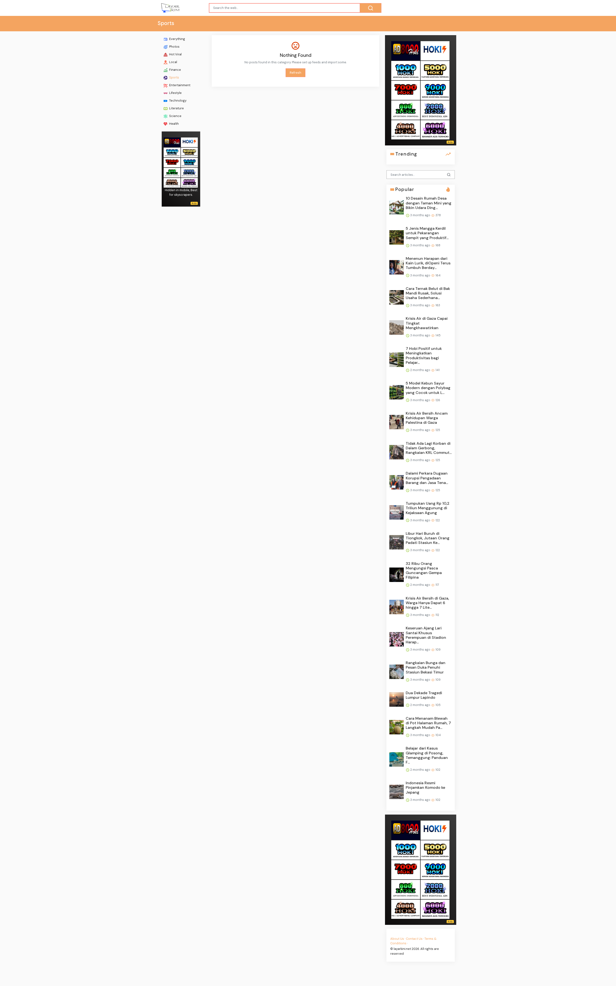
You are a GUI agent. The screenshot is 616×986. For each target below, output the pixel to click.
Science (174, 116)
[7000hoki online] (172, 162)
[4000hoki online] (172, 182)
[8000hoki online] (172, 142)
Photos (174, 47)
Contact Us (414, 939)
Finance (174, 70)
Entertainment (179, 85)
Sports (173, 77)
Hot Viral (175, 54)
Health (173, 124)
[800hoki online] (172, 172)
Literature (176, 108)
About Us (397, 939)
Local (172, 62)
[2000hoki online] (189, 172)
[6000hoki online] (189, 182)
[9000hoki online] (189, 162)
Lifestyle (175, 93)
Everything (176, 39)
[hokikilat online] (189, 142)
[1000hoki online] (172, 152)
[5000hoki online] (189, 152)
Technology (177, 100)
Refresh (295, 73)
